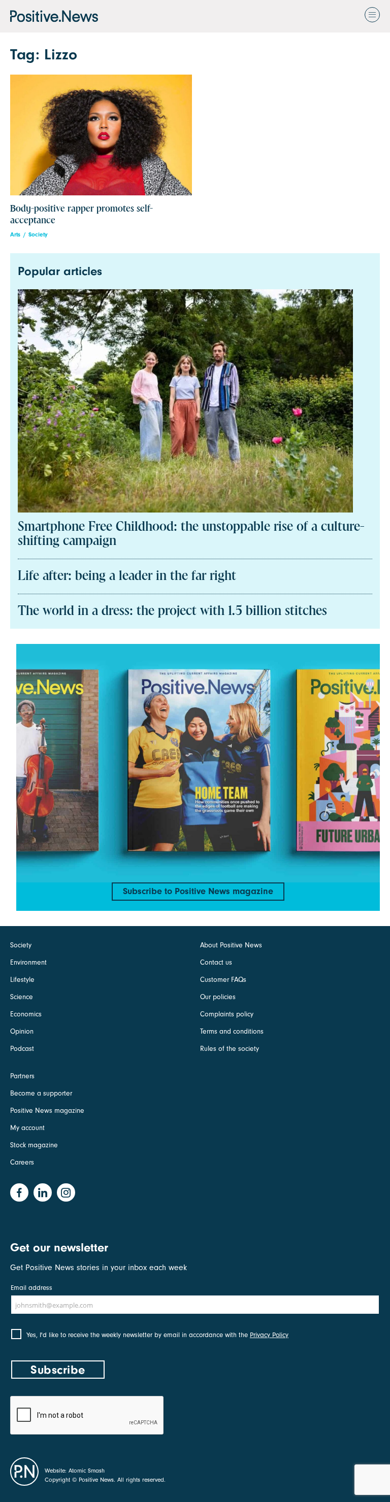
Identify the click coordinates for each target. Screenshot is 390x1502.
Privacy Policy (269, 1335)
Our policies (218, 997)
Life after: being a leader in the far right (127, 576)
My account (27, 1127)
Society (38, 234)
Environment (28, 962)
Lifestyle (22, 979)
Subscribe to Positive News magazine (198, 891)
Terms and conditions (232, 1031)
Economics (26, 1014)
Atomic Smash (87, 1470)
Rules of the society (229, 1048)
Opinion (22, 1031)
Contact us (216, 962)
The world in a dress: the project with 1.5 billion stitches (172, 611)
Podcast (22, 1048)
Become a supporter (41, 1093)
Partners (22, 1076)
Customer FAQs (223, 979)
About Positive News (231, 945)
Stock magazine (34, 1145)
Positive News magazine (47, 1110)
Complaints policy (226, 1014)
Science (21, 997)
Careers (22, 1162)
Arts (15, 234)
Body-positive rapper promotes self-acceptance (81, 214)
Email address (31, 1287)
